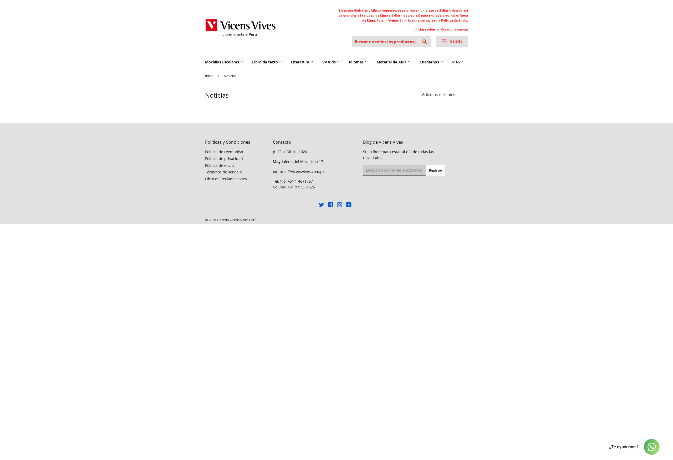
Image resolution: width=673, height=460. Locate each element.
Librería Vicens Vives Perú (237, 219)
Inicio (209, 75)
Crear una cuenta (454, 29)
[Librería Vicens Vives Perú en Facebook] (330, 205)
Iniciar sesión (424, 29)
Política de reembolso (224, 151)
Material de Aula (392, 61)
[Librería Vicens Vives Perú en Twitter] (321, 205)
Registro (435, 170)
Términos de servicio (223, 171)
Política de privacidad (224, 158)
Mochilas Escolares (222, 61)
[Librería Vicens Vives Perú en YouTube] (348, 205)
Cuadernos (430, 61)
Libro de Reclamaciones (226, 178)
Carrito (456, 41)
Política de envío (219, 165)
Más (456, 61)
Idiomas (357, 61)
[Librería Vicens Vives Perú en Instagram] (339, 205)
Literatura (300, 61)
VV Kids (329, 61)
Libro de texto (265, 61)
